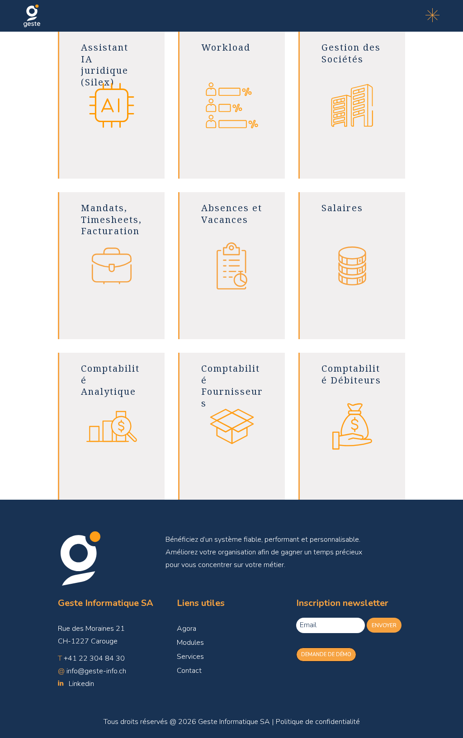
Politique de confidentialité (318, 722)
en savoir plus (111, 154)
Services (190, 657)
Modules (190, 643)
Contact (189, 671)
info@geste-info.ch (96, 671)
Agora (186, 629)
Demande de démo (326, 654)
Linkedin (81, 684)
